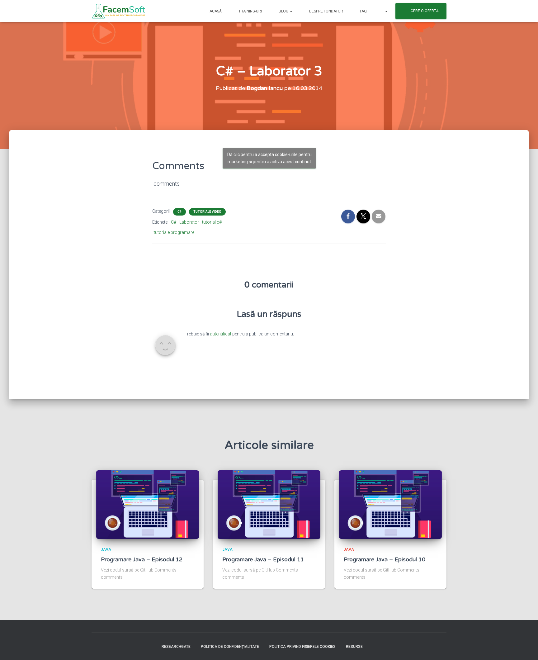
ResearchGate (176, 646)
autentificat (220, 333)
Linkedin (140, 646)
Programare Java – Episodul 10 (384, 559)
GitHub (151, 646)
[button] (290, 11)
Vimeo (129, 646)
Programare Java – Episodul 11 (263, 559)
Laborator (189, 222)
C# (179, 211)
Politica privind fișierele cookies (302, 646)
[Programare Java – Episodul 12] (147, 503)
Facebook (96, 646)
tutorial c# (212, 222)
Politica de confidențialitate (230, 646)
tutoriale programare (174, 232)
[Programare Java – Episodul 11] (269, 503)
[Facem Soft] (118, 11)
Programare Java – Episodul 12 (141, 559)
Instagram (107, 646)
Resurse (354, 646)
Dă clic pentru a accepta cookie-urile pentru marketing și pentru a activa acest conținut (269, 158)
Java (106, 549)
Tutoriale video (207, 211)
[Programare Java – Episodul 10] (390, 503)
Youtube (118, 646)
